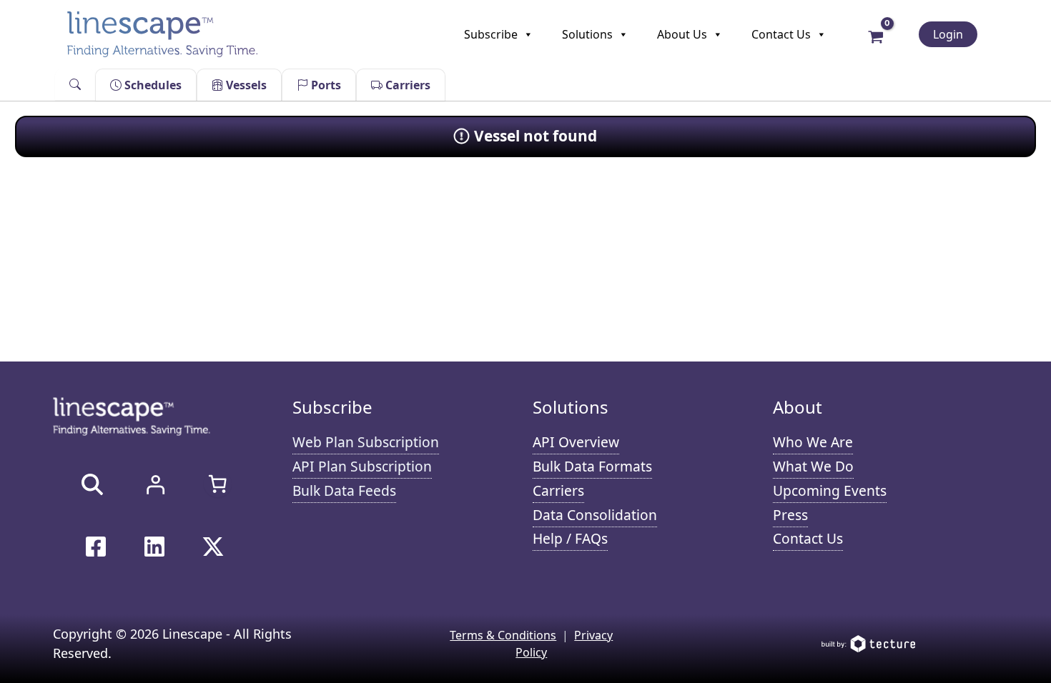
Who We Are (813, 442)
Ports (324, 85)
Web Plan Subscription (365, 442)
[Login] (155, 484)
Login (948, 34)
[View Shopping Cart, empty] (876, 35)
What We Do (813, 466)
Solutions (587, 34)
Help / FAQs (570, 538)
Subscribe (491, 34)
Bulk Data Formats (592, 466)
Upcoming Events (830, 490)
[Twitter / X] (213, 546)
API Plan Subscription (362, 466)
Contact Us (781, 34)
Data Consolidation (595, 514)
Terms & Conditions (503, 635)
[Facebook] (95, 546)
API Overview (576, 442)
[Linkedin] (154, 546)
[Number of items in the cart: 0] (217, 483)
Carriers (406, 85)
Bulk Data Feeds (344, 490)
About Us (682, 34)
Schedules (152, 85)
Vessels (245, 85)
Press (790, 514)
